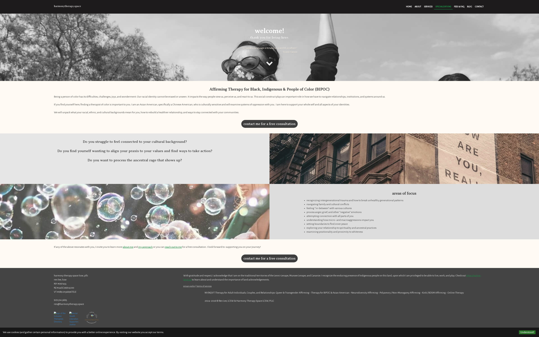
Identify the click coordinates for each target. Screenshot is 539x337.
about (418, 6)
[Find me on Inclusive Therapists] (61, 317)
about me (128, 247)
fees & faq (459, 6)
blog (469, 6)
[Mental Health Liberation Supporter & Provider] (76, 322)
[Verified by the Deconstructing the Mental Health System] (92, 317)
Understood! (527, 332)
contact (479, 6)
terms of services (204, 286)
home (409, 6)
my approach (145, 247)
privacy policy (189, 286)
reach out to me (173, 247)
